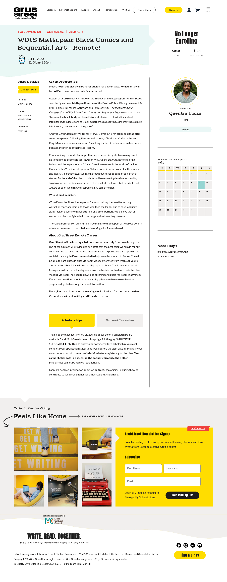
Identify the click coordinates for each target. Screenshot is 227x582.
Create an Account (145, 492)
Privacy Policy (29, 554)
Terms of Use (46, 554)
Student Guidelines (66, 554)
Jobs (16, 554)
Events (85, 9)
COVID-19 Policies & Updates (93, 554)
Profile (185, 129)
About (96, 9)
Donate (173, 9)
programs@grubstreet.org (64, 284)
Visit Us (126, 9)
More (185, 119)
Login (128, 492)
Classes (51, 9)
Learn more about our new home (102, 416)
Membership (111, 9)
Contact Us (117, 554)
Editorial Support (68, 9)
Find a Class (144, 9)
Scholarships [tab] (71, 320)
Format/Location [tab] (120, 320)
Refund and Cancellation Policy (141, 554)
